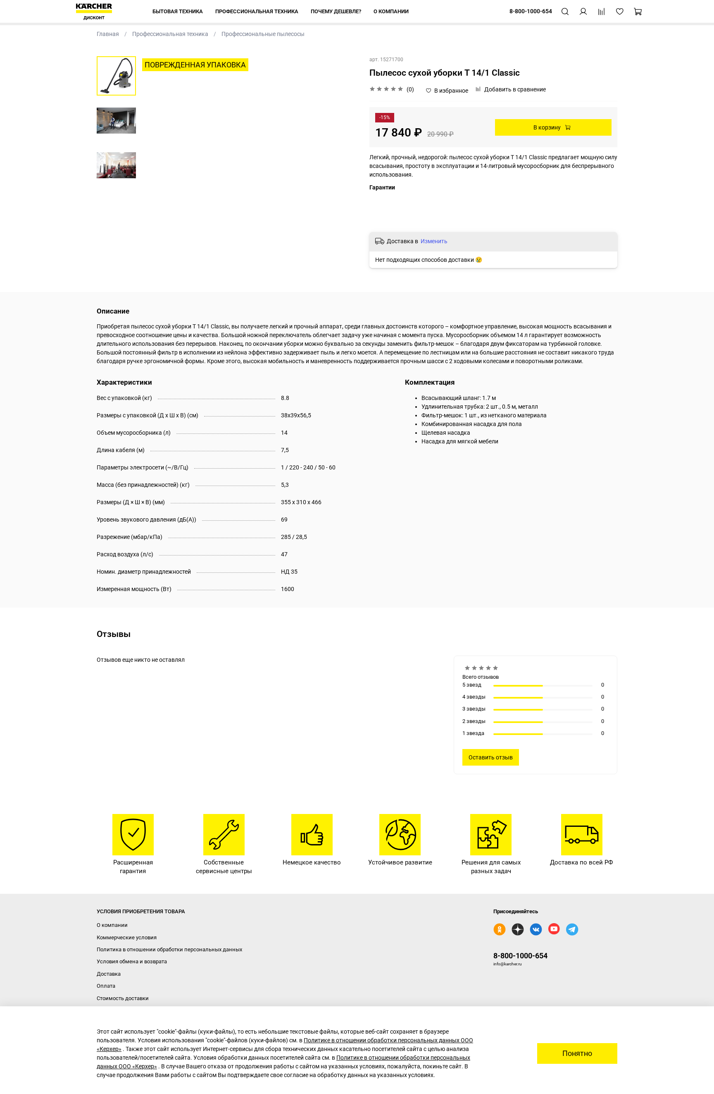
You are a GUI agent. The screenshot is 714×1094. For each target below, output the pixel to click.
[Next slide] (342, 165)
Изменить (434, 241)
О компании (112, 925)
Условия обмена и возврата (132, 961)
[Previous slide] (154, 165)
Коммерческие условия (127, 937)
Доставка (109, 974)
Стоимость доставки (123, 998)
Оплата (106, 986)
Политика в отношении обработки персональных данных (169, 949)
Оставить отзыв (491, 757)
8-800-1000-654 (520, 955)
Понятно (577, 1053)
